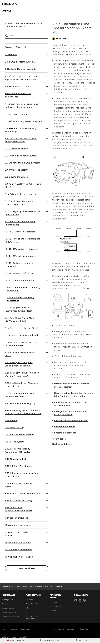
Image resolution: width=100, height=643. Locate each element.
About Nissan (25, 629)
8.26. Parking (11, 420)
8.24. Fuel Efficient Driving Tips (21, 403)
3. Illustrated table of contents (20, 69)
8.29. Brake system (14, 441)
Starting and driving (62, 444)
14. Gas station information (19, 556)
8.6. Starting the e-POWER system (22, 162)
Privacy (52, 629)
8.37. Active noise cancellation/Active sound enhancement (18, 510)
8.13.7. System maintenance (20, 280)
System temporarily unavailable (71, 420)
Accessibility (23, 637)
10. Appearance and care (18, 525)
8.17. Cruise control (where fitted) (22, 335)
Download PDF (26, 568)
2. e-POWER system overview (20, 61)
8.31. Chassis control (15, 459)
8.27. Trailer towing (14, 427)
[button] (96, 4)
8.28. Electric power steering (19, 434)
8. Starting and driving (16, 114)
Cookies (61, 629)
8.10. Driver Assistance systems (21, 194)
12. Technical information (18, 542)
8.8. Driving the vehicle (16, 177)
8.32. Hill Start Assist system (19, 466)
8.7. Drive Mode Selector (17, 169)
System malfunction (64, 426)
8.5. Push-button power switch (21, 155)
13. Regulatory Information (18, 549)
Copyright (70, 629)
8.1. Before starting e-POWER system (24, 121)
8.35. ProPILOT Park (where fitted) (22, 493)
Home (4, 629)
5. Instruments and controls (19, 86)
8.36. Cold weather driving (18, 500)
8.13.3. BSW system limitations (21, 249)
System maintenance (65, 432)
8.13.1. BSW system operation (20, 231)
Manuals (6, 11)
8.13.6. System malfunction (20, 273)
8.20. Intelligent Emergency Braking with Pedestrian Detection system (19, 365)
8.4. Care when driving (16, 148)
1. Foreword (11, 54)
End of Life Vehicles (9, 637)
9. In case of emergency (17, 518)
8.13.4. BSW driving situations (21, 256)
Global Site (13, 629)
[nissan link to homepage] (9, 4)
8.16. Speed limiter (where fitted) (21, 328)
